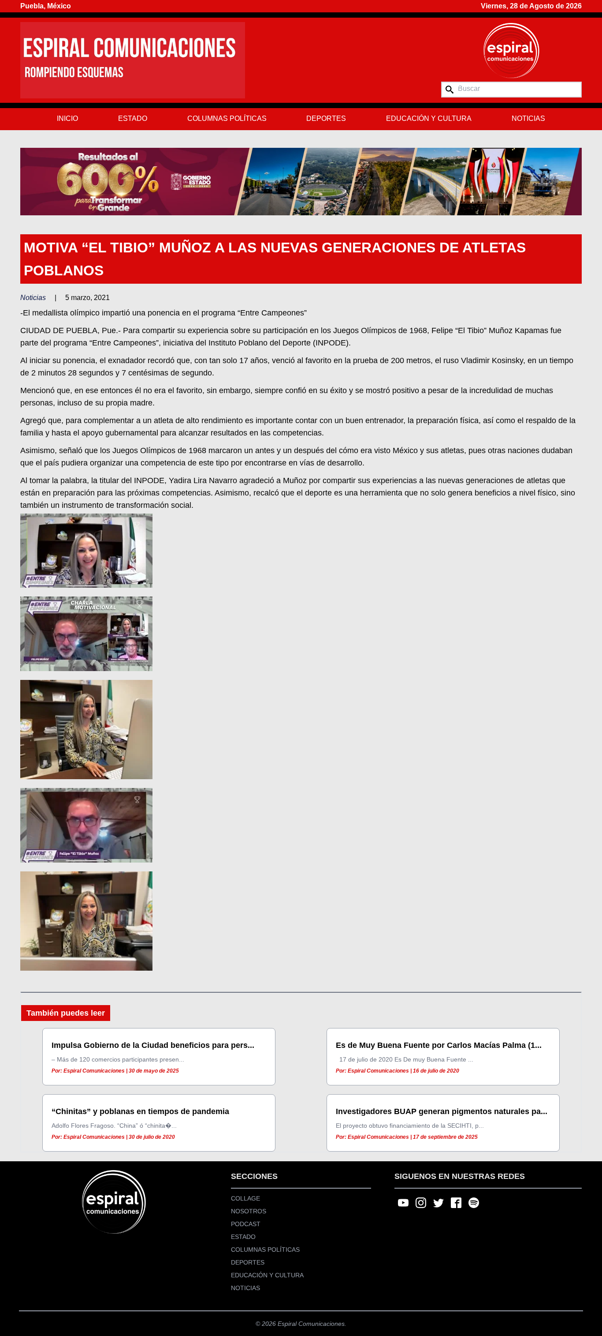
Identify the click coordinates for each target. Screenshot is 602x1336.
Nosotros (248, 1211)
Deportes (326, 118)
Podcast (245, 1223)
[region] (301, 181)
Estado (132, 118)
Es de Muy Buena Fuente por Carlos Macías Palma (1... (439, 1045)
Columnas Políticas (227, 118)
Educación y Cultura (429, 118)
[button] (301, 181)
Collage (245, 1198)
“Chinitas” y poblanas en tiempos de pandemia (140, 1111)
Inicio (67, 118)
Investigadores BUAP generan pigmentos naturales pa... (441, 1111)
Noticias (528, 118)
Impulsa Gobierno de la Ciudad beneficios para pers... (153, 1045)
